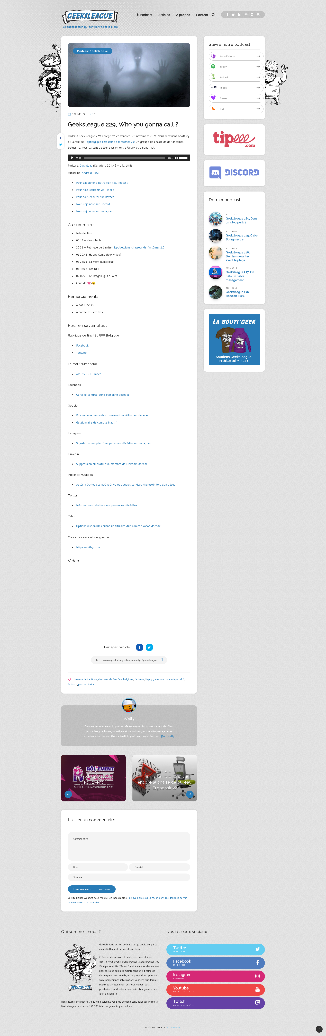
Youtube (81, 352)
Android (87, 173)
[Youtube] (258, 14)
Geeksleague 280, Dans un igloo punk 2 (242, 220)
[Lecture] (72, 158)
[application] (129, 158)
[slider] (183, 158)
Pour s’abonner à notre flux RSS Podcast (102, 183)
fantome (139, 679)
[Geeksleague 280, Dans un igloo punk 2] (215, 219)
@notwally (167, 736)
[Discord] (252, 14)
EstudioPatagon (173, 1027)
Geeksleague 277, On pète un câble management (240, 276)
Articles (164, 15)
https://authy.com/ (88, 547)
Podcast (145, 15)
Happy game (152, 679)
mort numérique (169, 679)
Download (86, 165)
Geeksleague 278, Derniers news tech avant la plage (238, 256)
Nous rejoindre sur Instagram (94, 211)
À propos (183, 15)
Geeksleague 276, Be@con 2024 (238, 294)
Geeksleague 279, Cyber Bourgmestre (242, 237)
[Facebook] (227, 14)
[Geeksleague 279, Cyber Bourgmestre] (215, 236)
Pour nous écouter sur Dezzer (95, 197)
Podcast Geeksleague (92, 51)
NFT (182, 679)
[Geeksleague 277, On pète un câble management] (215, 272)
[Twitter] (233, 14)
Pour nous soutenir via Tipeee (95, 190)
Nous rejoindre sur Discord (93, 204)
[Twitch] (239, 14)
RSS (96, 173)
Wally (129, 718)
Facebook (82, 345)
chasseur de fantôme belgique (115, 679)
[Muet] (176, 158)
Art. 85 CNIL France (88, 374)
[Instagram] (246, 14)
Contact (202, 15)
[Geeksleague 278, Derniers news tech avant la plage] (215, 253)
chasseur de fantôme (85, 679)
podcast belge (86, 684)
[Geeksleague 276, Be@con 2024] (215, 292)
